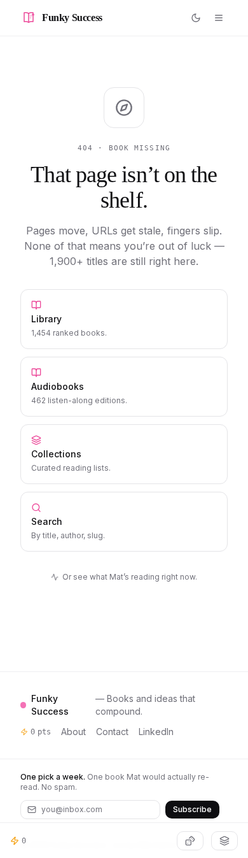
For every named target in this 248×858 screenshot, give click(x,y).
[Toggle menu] (219, 18)
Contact (112, 731)
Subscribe (192, 809)
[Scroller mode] (224, 840)
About (73, 731)
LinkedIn (156, 731)
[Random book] (190, 840)
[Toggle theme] (196, 18)
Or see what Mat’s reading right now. (129, 577)
